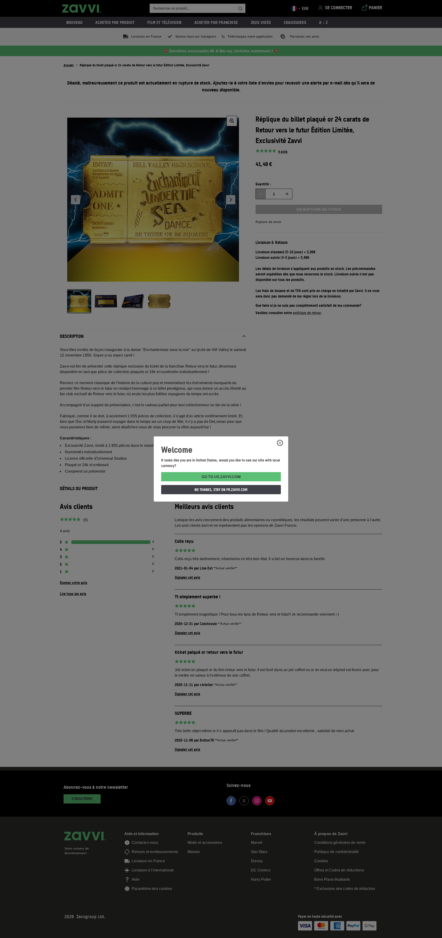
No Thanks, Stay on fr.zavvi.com (221, 489)
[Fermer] (280, 443)
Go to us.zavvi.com (221, 477)
